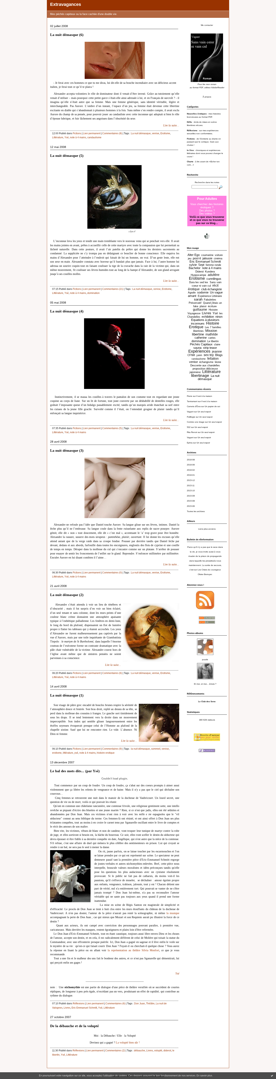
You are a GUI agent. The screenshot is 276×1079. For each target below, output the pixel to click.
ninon (218, 316)
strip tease (210, 347)
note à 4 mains (78, 137)
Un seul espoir (204, 412)
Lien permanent (91, 133)
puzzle (205, 659)
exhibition (208, 316)
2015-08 (191, 501)
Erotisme (165, 133)
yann (199, 355)
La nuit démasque (141, 133)
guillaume (200, 309)
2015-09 (191, 496)
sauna (197, 347)
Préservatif (195, 302)
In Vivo (190, 150)
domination (93, 293)
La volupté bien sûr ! (128, 1042)
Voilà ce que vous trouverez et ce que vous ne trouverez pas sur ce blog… (207, 220)
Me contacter (207, 25)
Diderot (199, 271)
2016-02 (191, 470)
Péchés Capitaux (201, 344)
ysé (76, 752)
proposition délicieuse (205, 368)
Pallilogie (191, 417)
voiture (219, 255)
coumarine (207, 255)
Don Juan (139, 1003)
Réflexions (78, 1003)
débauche (139, 1050)
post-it (197, 258)
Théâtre (150, 1003)
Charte (190, 161)
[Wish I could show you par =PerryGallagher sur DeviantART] (114, 519)
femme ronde (213, 264)
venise (155, 133)
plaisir (203, 306)
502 (189, 427)
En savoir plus (204, 1075)
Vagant (190, 412)
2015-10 (191, 490)
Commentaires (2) (115, 1050)
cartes (212, 337)
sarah (198, 299)
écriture (212, 306)
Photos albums (195, 633)
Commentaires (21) (112, 289)
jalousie (207, 258)
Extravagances (65, 4)
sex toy (209, 355)
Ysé (66, 137)
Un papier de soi (212, 406)
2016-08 (191, 460)
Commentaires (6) (112, 673)
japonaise (195, 372)
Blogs (219, 355)
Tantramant (192, 401)
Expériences (199, 351)
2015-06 (191, 506)
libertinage (200, 375)
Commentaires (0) (112, 572)
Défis (189, 122)
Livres (67, 1007)
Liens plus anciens (207, 529)
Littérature (57, 137)
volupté (158, 1050)
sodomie (203, 292)
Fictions (77, 133)
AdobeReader (217, 87)
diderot (167, 1050)
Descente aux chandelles (205, 365)
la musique (172, 913)
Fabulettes (210, 299)
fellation (213, 358)
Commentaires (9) (112, 748)
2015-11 (191, 485)
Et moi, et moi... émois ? (205, 684)
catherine (201, 337)
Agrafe (192, 292)
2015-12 (191, 480)
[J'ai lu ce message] (272, 1075)
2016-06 (191, 465)
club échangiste (211, 289)
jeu (189, 258)
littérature (68, 752)
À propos (207, 97)
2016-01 (191, 475)
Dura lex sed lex (198, 282)
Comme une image (195, 422)
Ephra (190, 443)
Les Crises (202, 570)
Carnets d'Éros (194, 406)
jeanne (217, 351)
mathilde (211, 334)
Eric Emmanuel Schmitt (84, 1007)
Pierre (189, 396)
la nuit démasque (140, 748)
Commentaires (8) (112, 133)
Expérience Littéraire (210, 296)
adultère (213, 275)
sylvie (193, 264)
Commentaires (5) (112, 428)
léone (218, 362)
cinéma (218, 258)
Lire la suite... (171, 125)
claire (217, 344)
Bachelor (194, 268)
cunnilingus (213, 278)
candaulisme (94, 137)
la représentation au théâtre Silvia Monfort (133, 950)
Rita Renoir (192, 432)
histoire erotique (106, 752)
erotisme (57, 752)
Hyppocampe (198, 275)
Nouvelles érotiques (197, 114)
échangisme (206, 362)
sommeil (155, 748)
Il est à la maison (204, 396)
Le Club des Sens (207, 701)
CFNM (191, 355)
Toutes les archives (196, 511)
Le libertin (213, 341)
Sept (201, 264)
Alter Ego (194, 255)
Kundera (210, 271)
